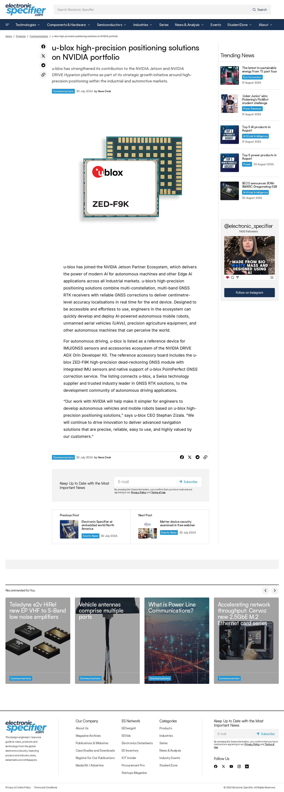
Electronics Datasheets (137, 743)
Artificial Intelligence (255, 136)
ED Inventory (130, 750)
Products (21, 36)
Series (163, 743)
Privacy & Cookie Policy (18, 787)
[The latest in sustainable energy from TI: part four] (229, 75)
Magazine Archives (88, 736)
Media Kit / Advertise (90, 765)
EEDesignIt (129, 728)
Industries (166, 736)
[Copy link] (43, 74)
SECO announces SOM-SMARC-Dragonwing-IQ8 (259, 185)
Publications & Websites (92, 743)
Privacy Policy (138, 492)
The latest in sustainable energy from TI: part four (259, 69)
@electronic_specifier (248, 225)
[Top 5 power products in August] (229, 162)
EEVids (126, 736)
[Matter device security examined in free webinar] (170, 527)
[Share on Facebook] (43, 46)
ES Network (131, 720)
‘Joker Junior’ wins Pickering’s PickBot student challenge (255, 99)
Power (247, 164)
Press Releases (252, 108)
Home (8, 36)
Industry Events (169, 758)
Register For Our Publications (95, 758)
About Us (82, 728)
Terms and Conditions (45, 787)
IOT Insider (129, 758)
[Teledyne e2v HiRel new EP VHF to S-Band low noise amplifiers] (37, 641)
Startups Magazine (134, 773)
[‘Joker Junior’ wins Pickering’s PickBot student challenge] (229, 103)
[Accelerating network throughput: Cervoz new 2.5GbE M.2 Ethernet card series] (246, 641)
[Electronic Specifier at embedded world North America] (91, 527)
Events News (90, 535)
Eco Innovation (252, 77)
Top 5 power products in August (259, 156)
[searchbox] (152, 9)
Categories (168, 720)
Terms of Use (158, 492)
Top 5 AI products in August (256, 128)
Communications (39, 36)
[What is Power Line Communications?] (176, 641)
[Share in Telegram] (43, 65)
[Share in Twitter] (43, 56)
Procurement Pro (133, 765)
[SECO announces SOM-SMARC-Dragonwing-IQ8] (229, 191)
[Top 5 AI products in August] (229, 134)
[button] (7, 25)
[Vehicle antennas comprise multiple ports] (107, 641)
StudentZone (168, 765)
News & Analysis (170, 750)
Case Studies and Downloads (95, 750)
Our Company (87, 720)
